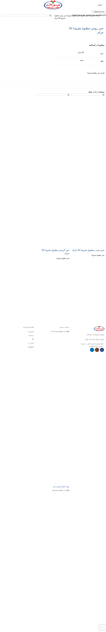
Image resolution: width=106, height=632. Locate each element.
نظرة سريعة (101, 261)
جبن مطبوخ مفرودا (98, 255)
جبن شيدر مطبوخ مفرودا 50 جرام (88, 250)
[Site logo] (53, 5)
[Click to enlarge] (48, 60)
